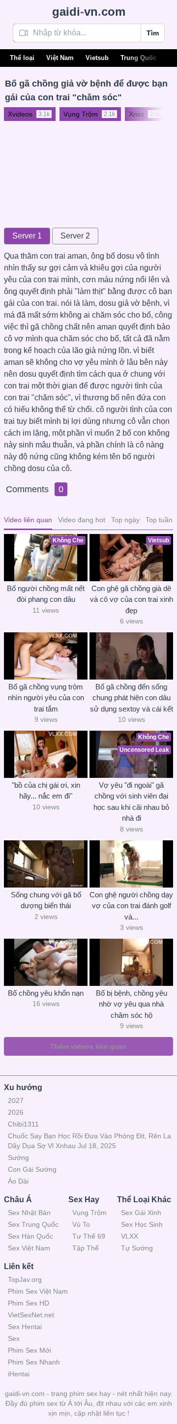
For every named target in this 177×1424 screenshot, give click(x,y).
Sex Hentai (25, 1327)
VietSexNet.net (31, 1315)
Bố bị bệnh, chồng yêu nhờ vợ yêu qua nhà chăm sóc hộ (131, 1004)
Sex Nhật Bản (29, 1212)
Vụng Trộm (89, 1212)
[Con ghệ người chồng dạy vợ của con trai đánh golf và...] (131, 864)
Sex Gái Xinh (141, 1212)
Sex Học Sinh (142, 1224)
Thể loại (22, 57)
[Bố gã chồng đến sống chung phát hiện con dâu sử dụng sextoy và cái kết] (131, 656)
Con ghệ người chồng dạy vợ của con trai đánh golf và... (131, 905)
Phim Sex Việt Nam (38, 1291)
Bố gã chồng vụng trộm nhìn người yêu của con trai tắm (46, 697)
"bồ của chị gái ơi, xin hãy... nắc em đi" (46, 791)
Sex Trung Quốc (33, 1224)
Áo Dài (18, 1181)
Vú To (81, 1224)
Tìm (153, 33)
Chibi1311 (23, 1124)
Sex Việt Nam (29, 1248)
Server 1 (27, 236)
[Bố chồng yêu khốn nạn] (46, 962)
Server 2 (75, 236)
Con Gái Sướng (32, 1169)
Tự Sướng (137, 1248)
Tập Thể (85, 1248)
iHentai (19, 1374)
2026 (16, 1112)
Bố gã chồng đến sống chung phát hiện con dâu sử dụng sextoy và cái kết (131, 697)
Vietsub (97, 57)
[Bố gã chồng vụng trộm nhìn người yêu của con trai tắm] (46, 656)
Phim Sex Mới (29, 1350)
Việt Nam (60, 57)
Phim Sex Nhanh (34, 1362)
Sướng (18, 1157)
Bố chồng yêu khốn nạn (46, 993)
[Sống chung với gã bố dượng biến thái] (46, 864)
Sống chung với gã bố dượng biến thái (46, 900)
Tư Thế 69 (88, 1236)
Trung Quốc (138, 57)
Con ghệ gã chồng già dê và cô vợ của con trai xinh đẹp (131, 599)
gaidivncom (88, 11)
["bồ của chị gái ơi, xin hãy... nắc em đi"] (46, 754)
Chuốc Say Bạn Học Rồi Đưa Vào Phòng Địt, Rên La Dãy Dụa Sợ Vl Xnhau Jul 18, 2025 (89, 1141)
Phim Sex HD (28, 1303)
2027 (16, 1100)
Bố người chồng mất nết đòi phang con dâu (46, 594)
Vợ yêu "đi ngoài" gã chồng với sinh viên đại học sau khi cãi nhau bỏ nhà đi (131, 802)
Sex (14, 1338)
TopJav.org (25, 1279)
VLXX (129, 1236)
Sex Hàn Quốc (30, 1236)
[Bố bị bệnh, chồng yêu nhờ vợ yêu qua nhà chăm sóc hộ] (131, 962)
